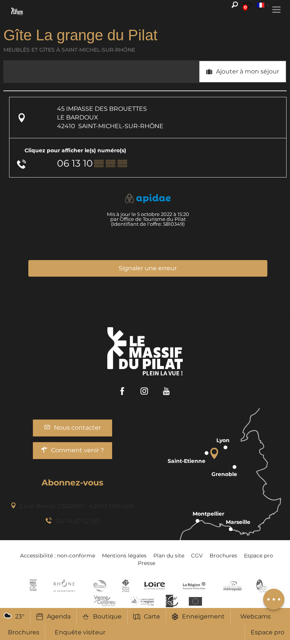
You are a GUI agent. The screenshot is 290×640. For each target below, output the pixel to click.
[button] (243, 71)
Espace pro (267, 632)
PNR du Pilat (262, 585)
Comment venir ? (77, 450)
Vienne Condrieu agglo (105, 600)
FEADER (142, 600)
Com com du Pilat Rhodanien (99, 585)
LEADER (172, 600)
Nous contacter (77, 427)
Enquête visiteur (80, 632)
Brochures (223, 556)
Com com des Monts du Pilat (33, 585)
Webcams (255, 616)
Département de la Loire (154, 585)
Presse (146, 563)
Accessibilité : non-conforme (57, 556)
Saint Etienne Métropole (232, 585)
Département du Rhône (64, 585)
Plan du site (168, 556)
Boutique (107, 616)
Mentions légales (124, 556)
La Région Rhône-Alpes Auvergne (194, 585)
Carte (152, 616)
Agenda (59, 616)
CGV (197, 556)
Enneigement (203, 616)
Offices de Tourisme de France (125, 585)
